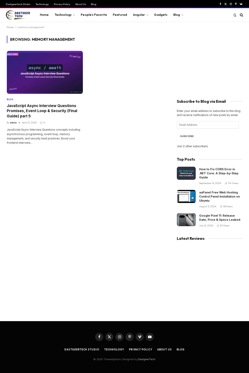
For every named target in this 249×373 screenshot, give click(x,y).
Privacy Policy (62, 4)
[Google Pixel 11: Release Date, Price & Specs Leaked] (186, 219)
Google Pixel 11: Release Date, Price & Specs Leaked (219, 217)
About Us (80, 4)
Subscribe (187, 136)
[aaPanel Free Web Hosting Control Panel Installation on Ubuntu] (186, 196)
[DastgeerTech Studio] (18, 15)
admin (13, 122)
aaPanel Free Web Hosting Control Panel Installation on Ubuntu (219, 196)
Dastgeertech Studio (18, 4)
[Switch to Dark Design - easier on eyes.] (235, 15)
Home (44, 15)
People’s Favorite (94, 15)
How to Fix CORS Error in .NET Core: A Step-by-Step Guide (218, 173)
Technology (42, 4)
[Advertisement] (209, 63)
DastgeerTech (146, 359)
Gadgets (160, 15)
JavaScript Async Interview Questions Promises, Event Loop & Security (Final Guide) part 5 (42, 111)
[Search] (241, 15)
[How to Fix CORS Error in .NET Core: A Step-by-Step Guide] (186, 173)
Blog (93, 4)
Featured (120, 15)
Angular (139, 15)
